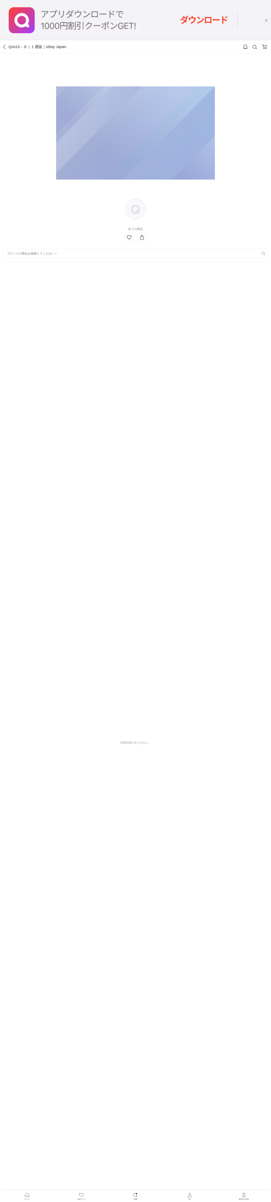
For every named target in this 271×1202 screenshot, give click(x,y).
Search (254, 47)
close (266, 20)
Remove (257, 253)
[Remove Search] (135, 253)
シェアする (142, 237)
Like (129, 237)
